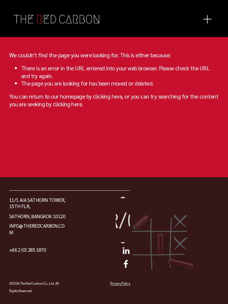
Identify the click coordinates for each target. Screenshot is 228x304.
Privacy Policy (120, 284)
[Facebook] (126, 264)
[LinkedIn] (126, 251)
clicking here (107, 96)
